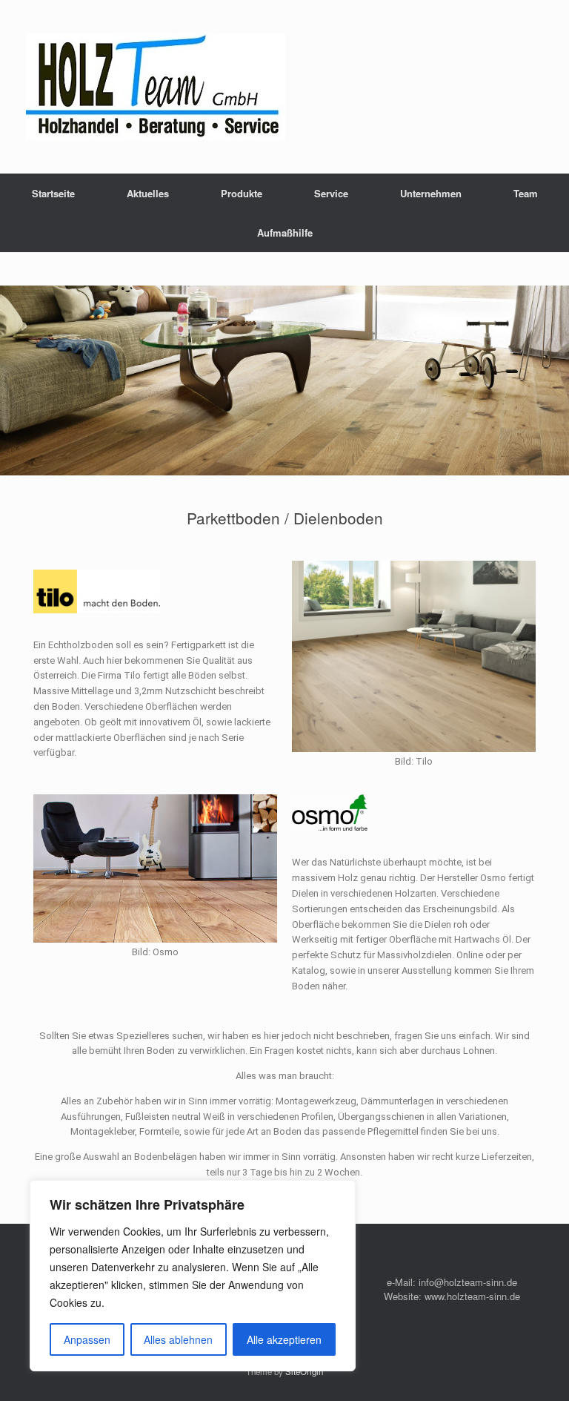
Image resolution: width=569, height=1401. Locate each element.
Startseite (53, 193)
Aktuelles (148, 193)
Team (525, 193)
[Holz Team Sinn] (155, 86)
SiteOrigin (304, 1371)
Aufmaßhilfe (285, 232)
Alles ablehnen (178, 1339)
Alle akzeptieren (284, 1339)
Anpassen (87, 1339)
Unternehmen (431, 193)
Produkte (241, 193)
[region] (193, 1275)
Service (331, 193)
